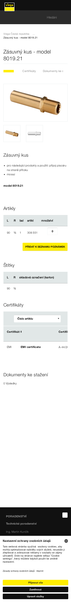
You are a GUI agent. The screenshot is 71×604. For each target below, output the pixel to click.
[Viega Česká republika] (9, 5)
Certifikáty (29, 71)
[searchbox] (32, 17)
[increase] (61, 233)
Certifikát (13, 331)
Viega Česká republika (16, 33)
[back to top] (65, 515)
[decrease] (43, 233)
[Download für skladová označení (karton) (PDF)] (57, 277)
